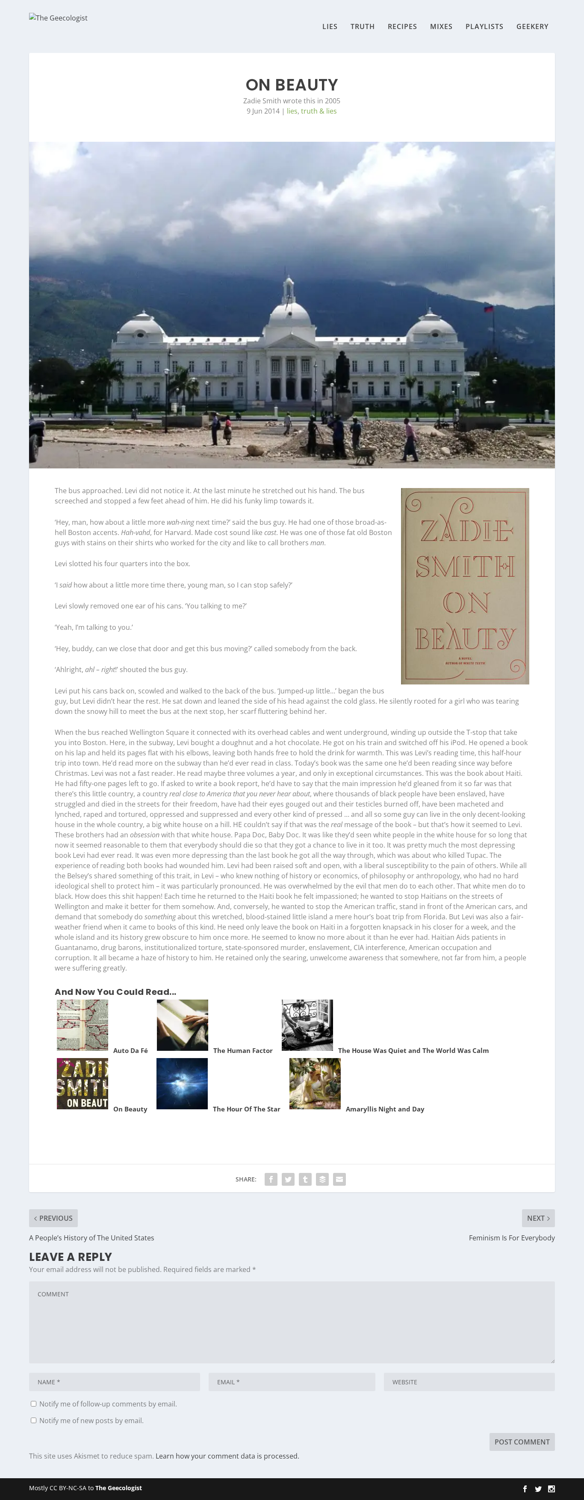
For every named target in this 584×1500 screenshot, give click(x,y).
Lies (330, 27)
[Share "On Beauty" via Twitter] (288, 1179)
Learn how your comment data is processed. (227, 1456)
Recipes (402, 27)
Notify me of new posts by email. (91, 1420)
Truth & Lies (319, 111)
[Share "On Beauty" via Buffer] (322, 1179)
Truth (363, 27)
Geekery (532, 27)
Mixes (441, 27)
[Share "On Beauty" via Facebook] (271, 1179)
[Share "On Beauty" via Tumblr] (305, 1179)
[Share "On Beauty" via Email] (339, 1179)
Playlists (485, 27)
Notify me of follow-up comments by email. (108, 1404)
